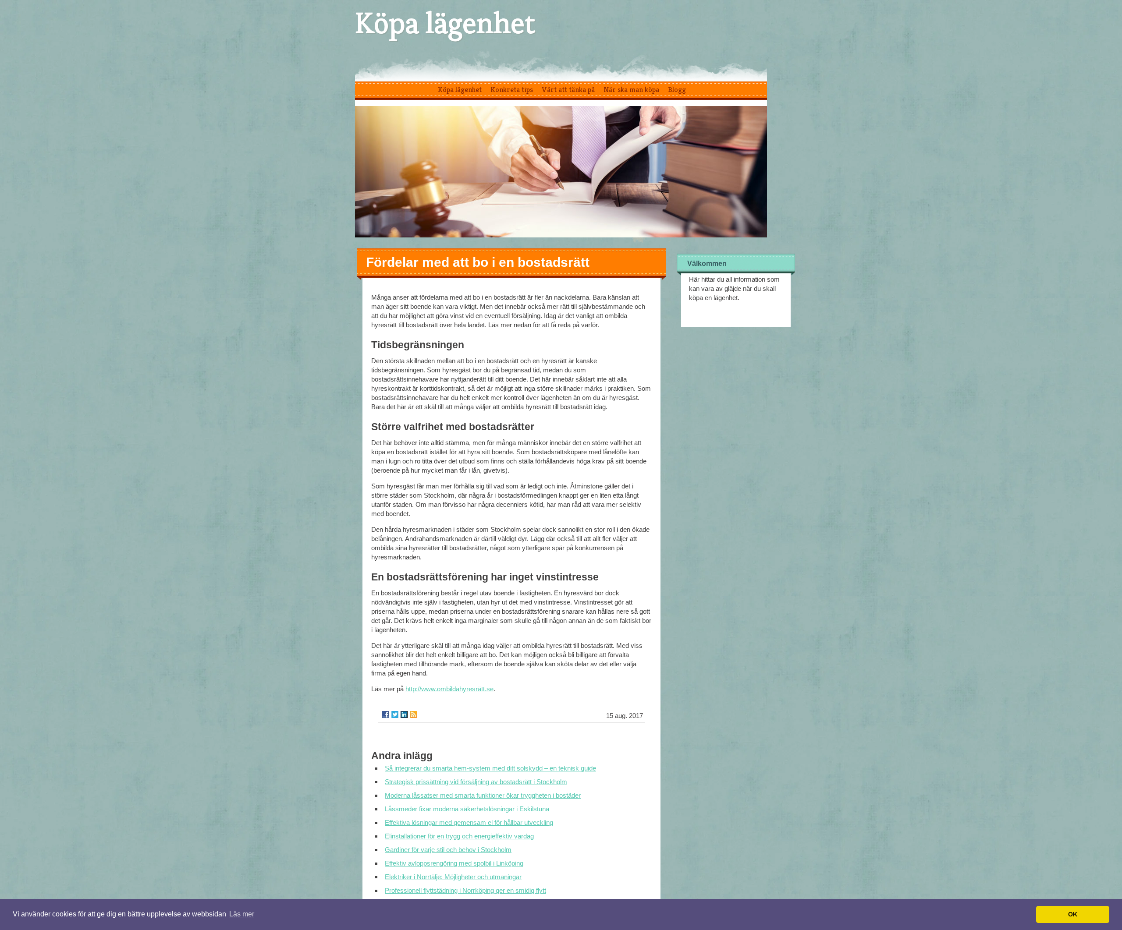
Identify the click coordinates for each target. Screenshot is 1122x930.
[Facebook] (385, 714)
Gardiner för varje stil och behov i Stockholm (448, 849)
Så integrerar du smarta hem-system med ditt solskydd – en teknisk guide (490, 768)
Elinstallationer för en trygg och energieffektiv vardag (459, 836)
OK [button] (1072, 914)
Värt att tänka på (568, 89)
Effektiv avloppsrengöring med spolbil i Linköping (454, 863)
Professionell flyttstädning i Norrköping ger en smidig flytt (465, 890)
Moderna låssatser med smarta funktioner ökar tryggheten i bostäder (483, 795)
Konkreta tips (511, 89)
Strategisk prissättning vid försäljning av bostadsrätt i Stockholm (476, 781)
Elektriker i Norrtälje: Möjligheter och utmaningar (453, 876)
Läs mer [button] (241, 914)
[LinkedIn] (404, 714)
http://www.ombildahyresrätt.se (449, 689)
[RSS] (413, 714)
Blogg (677, 89)
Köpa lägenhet (445, 23)
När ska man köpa (631, 89)
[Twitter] (394, 714)
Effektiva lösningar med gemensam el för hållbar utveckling (469, 822)
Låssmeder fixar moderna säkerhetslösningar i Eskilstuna (467, 809)
